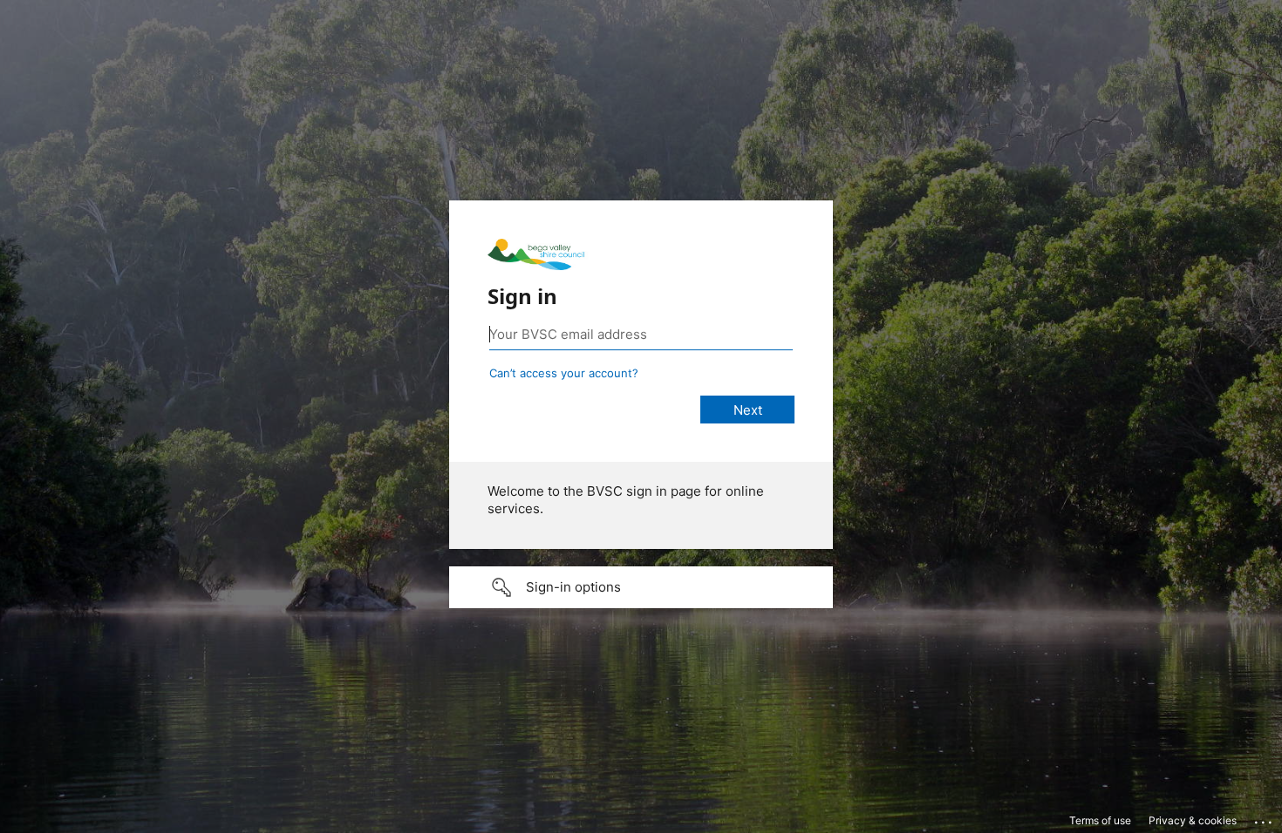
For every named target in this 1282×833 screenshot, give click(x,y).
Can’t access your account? (563, 373)
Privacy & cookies (1193, 820)
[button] (641, 587)
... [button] (1264, 818)
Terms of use (1100, 820)
